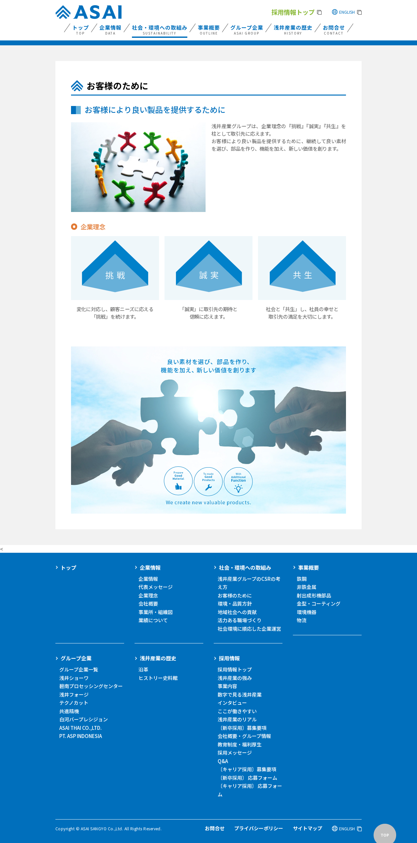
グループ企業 (76, 658)
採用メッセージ (235, 752)
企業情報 (150, 567)
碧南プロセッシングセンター (91, 686)
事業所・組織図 (155, 612)
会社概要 (148, 603)
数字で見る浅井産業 (240, 694)
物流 (302, 620)
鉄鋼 (302, 578)
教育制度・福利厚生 (240, 744)
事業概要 (308, 567)
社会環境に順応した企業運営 (249, 628)
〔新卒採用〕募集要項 (242, 727)
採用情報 (229, 658)
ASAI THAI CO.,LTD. (80, 727)
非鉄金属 (306, 586)
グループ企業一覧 (78, 669)
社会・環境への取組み (245, 567)
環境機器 (306, 612)
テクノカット (73, 702)
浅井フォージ (74, 694)
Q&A (223, 761)
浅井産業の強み (235, 677)
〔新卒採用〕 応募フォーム (247, 777)
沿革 (143, 669)
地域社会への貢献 (237, 612)
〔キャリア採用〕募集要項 (247, 769)
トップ (68, 567)
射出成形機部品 (314, 595)
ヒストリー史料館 (158, 677)
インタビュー (232, 702)
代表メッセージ (155, 586)
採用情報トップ (235, 669)
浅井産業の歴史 (158, 658)
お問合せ (214, 828)
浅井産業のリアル (237, 719)
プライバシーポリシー (258, 828)
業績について (153, 620)
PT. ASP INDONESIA (80, 735)
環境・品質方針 (235, 603)
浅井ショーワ (74, 677)
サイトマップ (307, 828)
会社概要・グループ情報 (244, 735)
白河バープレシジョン (83, 719)
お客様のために (235, 595)
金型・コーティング (318, 603)
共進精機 (69, 711)
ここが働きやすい (237, 711)
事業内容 (227, 686)
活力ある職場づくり (240, 620)
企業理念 (148, 595)
